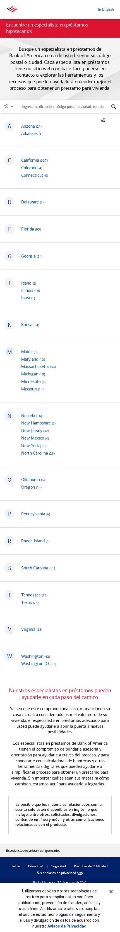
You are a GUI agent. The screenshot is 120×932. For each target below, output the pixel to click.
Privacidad (35, 866)
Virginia (31, 629)
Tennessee (34, 595)
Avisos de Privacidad (67, 926)
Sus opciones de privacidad (56, 873)
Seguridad (58, 866)
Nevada (31, 415)
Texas (30, 602)
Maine (29, 351)
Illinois (30, 290)
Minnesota (33, 381)
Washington (35, 656)
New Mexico (35, 438)
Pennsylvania (35, 513)
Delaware (32, 202)
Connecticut (34, 175)
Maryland (33, 359)
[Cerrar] (111, 891)
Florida (31, 229)
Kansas (30, 324)
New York (33, 445)
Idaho (28, 283)
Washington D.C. (38, 663)
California (34, 160)
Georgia (31, 256)
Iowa (28, 297)
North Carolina (38, 453)
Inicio (16, 866)
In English (106, 9)
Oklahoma (33, 479)
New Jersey (35, 430)
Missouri (32, 389)
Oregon (31, 487)
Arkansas (31, 133)
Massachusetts (38, 366)
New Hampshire (38, 423)
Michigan (33, 374)
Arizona (31, 126)
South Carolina (38, 568)
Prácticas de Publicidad (90, 866)
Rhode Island (35, 540)
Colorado (31, 167)
